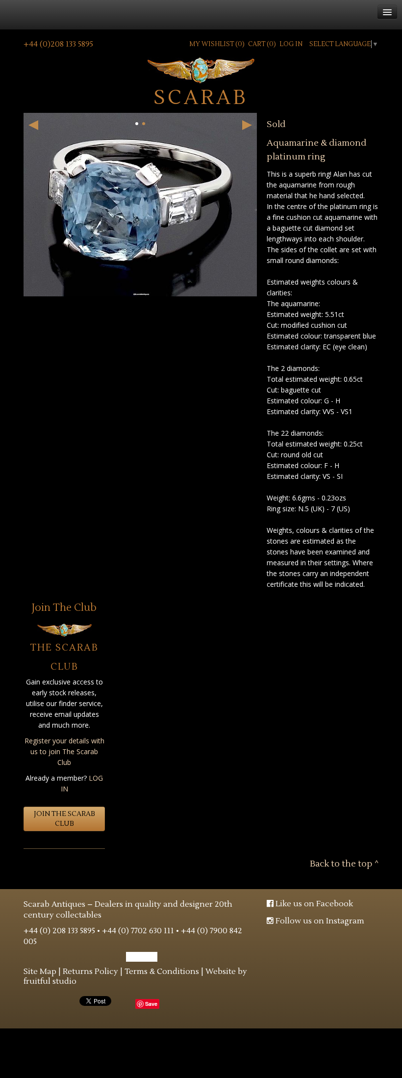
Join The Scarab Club (64, 819)
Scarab (201, 96)
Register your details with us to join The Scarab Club (64, 751)
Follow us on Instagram (319, 921)
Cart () (262, 44)
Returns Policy (90, 971)
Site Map (40, 971)
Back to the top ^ (344, 863)
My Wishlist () (217, 44)
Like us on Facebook (313, 904)
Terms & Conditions (162, 971)
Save (151, 1003)
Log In (290, 44)
